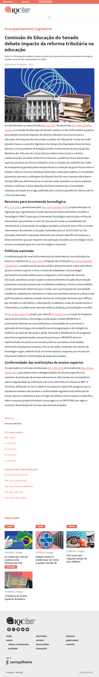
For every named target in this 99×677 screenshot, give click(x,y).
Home (9, 636)
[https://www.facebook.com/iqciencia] (9, 629)
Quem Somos (72, 640)
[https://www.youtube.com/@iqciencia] (27, 629)
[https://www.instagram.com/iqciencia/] (13, 629)
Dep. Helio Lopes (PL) (18, 314)
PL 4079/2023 (59, 314)
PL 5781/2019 (56, 368)
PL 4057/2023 (36, 261)
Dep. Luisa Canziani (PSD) (54, 207)
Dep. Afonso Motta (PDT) (15, 498)
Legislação (41, 648)
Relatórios (41, 636)
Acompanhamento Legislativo (28, 29)
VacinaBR (12, 648)
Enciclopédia (42, 644)
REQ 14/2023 (49, 125)
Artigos (40, 640)
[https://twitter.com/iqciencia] (23, 629)
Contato (70, 644)
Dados (9, 640)
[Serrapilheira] (19, 662)
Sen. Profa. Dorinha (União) (16, 475)
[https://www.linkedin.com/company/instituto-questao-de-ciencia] (18, 629)
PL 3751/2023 (14, 207)
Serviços (70, 636)
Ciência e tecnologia (18, 644)
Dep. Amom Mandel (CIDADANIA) (19, 486)
